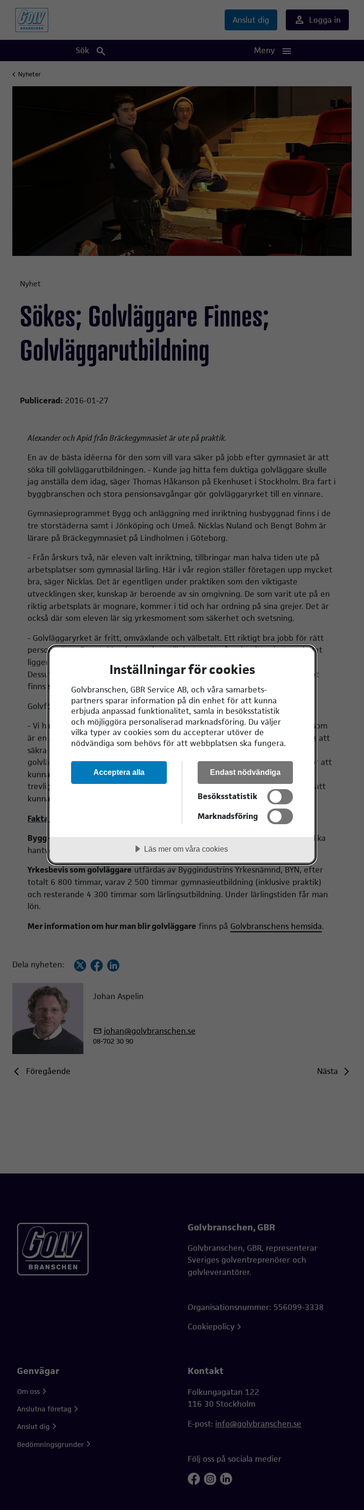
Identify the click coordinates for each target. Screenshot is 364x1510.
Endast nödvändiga (245, 772)
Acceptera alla (119, 772)
